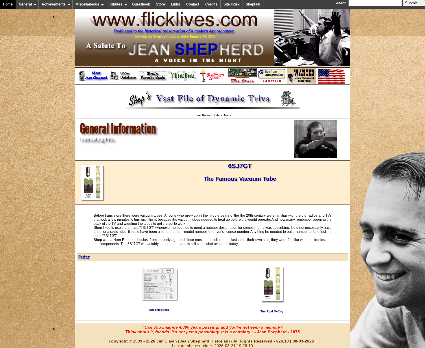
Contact (192, 4)
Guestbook (141, 4)
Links (175, 4)
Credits (211, 4)
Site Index (231, 4)
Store (160, 4)
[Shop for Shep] (242, 82)
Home (8, 4)
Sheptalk (253, 4)
